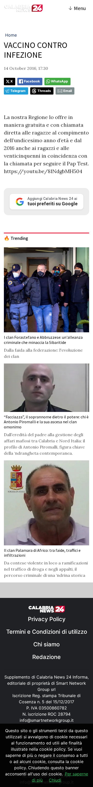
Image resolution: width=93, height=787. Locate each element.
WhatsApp (59, 81)
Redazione (46, 657)
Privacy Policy (46, 619)
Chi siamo (46, 644)
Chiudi (55, 780)
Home (11, 35)
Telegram (18, 91)
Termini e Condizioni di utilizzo (46, 631)
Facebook (32, 81)
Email (67, 91)
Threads (44, 91)
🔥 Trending (16, 238)
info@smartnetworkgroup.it (47, 720)
